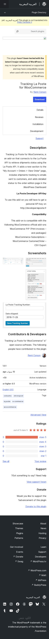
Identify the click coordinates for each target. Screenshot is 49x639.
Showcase (18, 523)
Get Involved (16, 547)
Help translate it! (24, 22)
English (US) (8, 389)
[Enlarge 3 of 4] (42, 272)
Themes (19, 528)
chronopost (18, 396)
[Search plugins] (17, 31)
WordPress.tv (38, 561)
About (43, 523)
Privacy (42, 538)
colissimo (8, 396)
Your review (40, 461)
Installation (38, 124)
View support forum (36, 481)
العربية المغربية (33, 597)
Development (36, 131)
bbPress (40, 580)
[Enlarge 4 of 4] (42, 306)
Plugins (19, 533)
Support (40, 138)
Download (40, 99)
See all (6, 461)
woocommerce (10, 407)
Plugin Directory (39, 12)
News (43, 528)
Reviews (39, 117)
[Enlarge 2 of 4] (19, 261)
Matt (42, 575)
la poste (7, 401)
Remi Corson (39, 92)
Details (40, 110)
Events (19, 551)
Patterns (19, 538)
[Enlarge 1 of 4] (42, 261)
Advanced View (38, 414)
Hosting (42, 533)
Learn (43, 547)
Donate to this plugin (35, 506)
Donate (18, 556)
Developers (40, 556)
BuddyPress (38, 585)
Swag (19, 561)
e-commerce (18, 401)
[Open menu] (4, 4)
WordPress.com (37, 570)
